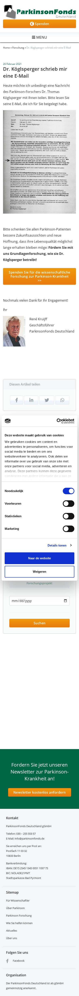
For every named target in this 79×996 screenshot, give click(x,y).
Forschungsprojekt (39, 583)
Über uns (11, 938)
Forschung (18, 47)
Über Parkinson (15, 908)
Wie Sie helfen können (19, 923)
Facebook (18, 960)
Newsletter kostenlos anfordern (39, 792)
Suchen (40, 623)
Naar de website (39, 558)
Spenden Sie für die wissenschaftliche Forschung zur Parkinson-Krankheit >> (39, 276)
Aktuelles (11, 930)
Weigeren (39, 571)
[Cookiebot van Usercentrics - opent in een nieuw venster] (56, 421)
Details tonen (57, 545)
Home (6, 47)
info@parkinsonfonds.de (29, 838)
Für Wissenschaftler (18, 900)
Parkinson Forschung (19, 915)
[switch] (68, 503)
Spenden (41, 24)
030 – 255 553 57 (26, 833)
